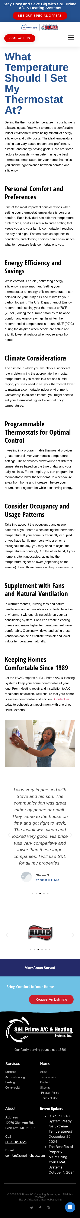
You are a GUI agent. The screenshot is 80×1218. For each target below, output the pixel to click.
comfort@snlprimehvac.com (25, 1155)
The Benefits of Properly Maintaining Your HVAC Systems (61, 1157)
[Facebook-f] (40, 1207)
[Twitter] (31, 1207)
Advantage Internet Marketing (45, 1199)
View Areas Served (40, 968)
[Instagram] (48, 1207)
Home (45, 1063)
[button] (71, 37)
